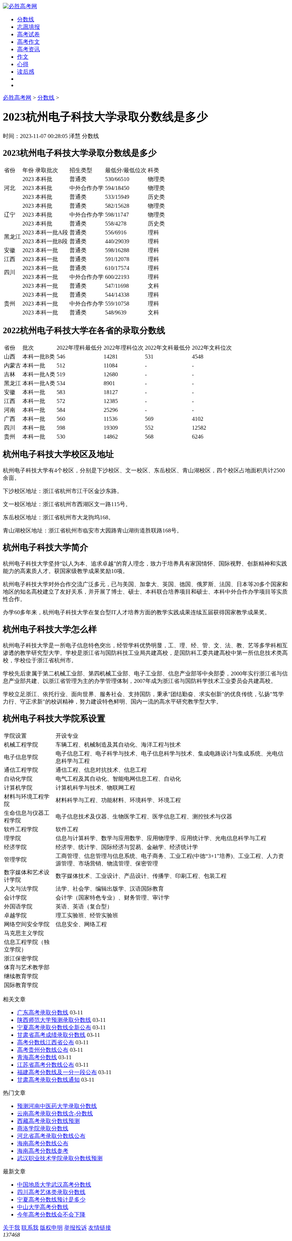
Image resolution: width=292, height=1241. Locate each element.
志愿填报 (28, 27)
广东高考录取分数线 (42, 1012)
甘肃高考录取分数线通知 (48, 1080)
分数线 (25, 19)
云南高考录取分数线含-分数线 (55, 1113)
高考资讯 (28, 49)
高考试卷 (28, 34)
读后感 (25, 72)
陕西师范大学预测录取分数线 (54, 1020)
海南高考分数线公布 (42, 1143)
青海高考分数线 (37, 1057)
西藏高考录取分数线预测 (48, 1121)
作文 (22, 57)
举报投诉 (75, 1228)
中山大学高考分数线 (42, 1207)
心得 (22, 64)
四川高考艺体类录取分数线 (51, 1192)
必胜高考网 (17, 98)
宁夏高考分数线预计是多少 (51, 1200)
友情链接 (99, 1228)
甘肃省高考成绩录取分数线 (51, 1035)
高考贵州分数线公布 (42, 1050)
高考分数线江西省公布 (45, 1042)
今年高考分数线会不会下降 (51, 1214)
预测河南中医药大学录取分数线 (57, 1106)
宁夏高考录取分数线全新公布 (54, 1027)
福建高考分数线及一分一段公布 (57, 1072)
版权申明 (51, 1228)
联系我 (29, 1228)
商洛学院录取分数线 (42, 1128)
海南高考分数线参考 (42, 1151)
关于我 (11, 1228)
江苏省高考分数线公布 (45, 1065)
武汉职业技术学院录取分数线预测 (60, 1158)
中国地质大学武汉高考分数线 (54, 1185)
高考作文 (28, 42)
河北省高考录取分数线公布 (51, 1136)
